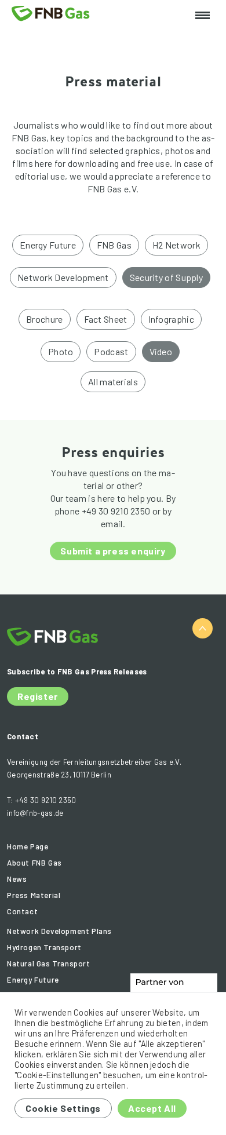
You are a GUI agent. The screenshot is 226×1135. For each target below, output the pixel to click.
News (17, 879)
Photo (61, 351)
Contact (22, 911)
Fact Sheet (105, 318)
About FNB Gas (34, 862)
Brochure (44, 318)
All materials (113, 381)
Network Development (63, 277)
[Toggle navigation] (202, 16)
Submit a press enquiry (112, 550)
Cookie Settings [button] (63, 1108)
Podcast (111, 351)
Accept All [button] (152, 1108)
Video (161, 351)
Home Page (27, 846)
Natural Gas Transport (48, 963)
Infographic (171, 318)
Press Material (33, 895)
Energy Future (48, 244)
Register (37, 696)
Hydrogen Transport (44, 947)
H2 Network (176, 244)
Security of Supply (166, 277)
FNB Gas (114, 244)
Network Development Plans (59, 931)
